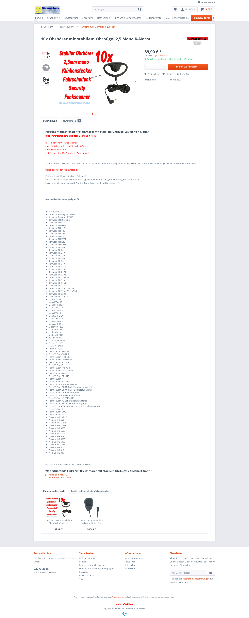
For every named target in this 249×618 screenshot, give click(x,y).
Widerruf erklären (124, 604)
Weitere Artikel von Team (59, 477)
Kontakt (82, 561)
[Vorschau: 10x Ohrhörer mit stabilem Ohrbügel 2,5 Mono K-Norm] (46, 55)
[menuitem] (117, 9)
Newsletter (129, 561)
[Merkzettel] (175, 9)
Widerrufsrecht (86, 575)
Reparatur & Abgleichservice (93, 565)
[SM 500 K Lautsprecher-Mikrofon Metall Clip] (92, 507)
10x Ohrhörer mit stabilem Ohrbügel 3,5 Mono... (59, 522)
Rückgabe (83, 572)
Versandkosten (118, 597)
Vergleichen (153, 74)
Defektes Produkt (87, 558)
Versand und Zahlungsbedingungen (96, 568)
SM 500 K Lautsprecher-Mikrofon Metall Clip (91, 522)
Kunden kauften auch (54, 491)
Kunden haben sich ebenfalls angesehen (90, 491)
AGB (81, 578)
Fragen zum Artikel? (57, 474)
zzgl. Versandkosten (161, 55)
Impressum (129, 568)
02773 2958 (41, 569)
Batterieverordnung (134, 558)
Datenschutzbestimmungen (195, 578)
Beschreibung (50, 120)
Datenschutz (130, 565)
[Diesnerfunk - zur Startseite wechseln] (47, 10)
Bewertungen (71, 120)
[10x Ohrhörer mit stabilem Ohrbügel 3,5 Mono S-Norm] (59, 507)
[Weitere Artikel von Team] (197, 42)
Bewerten (184, 74)
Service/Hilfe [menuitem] (206, 2)
